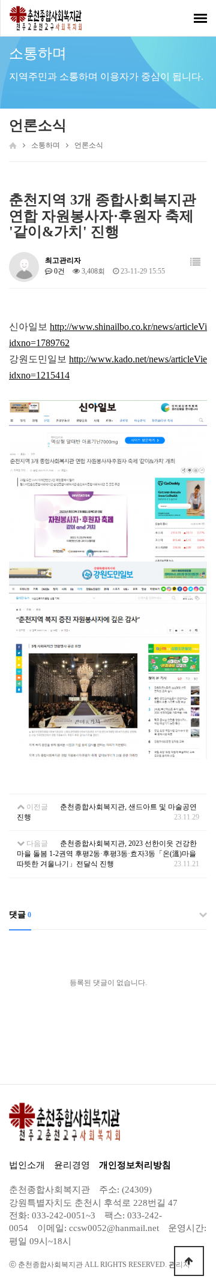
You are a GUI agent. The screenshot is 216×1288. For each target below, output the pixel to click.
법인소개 (27, 1165)
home (13, 145)
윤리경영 (72, 1165)
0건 (58, 271)
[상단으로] (189, 1261)
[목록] (195, 262)
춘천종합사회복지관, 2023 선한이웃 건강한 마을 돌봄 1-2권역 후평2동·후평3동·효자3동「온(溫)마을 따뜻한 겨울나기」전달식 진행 (107, 853)
